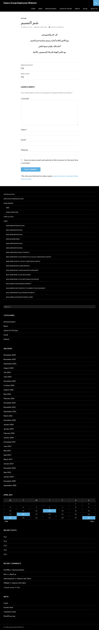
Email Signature (12, 212)
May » (93, 521)
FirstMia (7, 570)
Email (24, 140)
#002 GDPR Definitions (14, 234)
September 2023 (10, 364)
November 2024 (10, 355)
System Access (9, 194)
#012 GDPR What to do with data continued (22, 279)
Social (24, 18)
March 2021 (8, 416)
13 (49, 511)
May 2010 (7, 472)
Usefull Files (8, 217)
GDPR (5, 221)
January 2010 (9, 477)
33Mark (6, 583)
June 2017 (7, 446)
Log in (6, 603)
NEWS (40, 8)
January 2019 (9, 429)
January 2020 (9, 424)
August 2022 (9, 390)
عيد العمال (12, 574)
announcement (51, 8)
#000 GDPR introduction (15, 225)
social (85, 8)
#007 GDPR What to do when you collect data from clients (28, 257)
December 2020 (10, 420)
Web (7, 208)
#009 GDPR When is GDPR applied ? (18, 266)
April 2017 (7, 455)
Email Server (8, 203)
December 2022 (10, 381)
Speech (77, 8)
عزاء (27, 66)
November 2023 (10, 359)
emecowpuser (41, 27)
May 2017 (7, 451)
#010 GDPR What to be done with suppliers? (22, 270)
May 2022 (7, 394)
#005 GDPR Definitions (14, 248)
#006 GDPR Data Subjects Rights (17, 252)
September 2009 (10, 485)
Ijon (5, 574)
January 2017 (9, 464)
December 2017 (10, 442)
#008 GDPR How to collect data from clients (23, 261)
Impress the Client (24, 578)
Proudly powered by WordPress (14, 627)
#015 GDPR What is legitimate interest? (20, 293)
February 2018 (9, 433)
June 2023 (7, 377)
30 (89, 518)
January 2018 (9, 438)
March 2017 (8, 459)
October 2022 (9, 385)
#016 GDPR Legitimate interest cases (19, 297)
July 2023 (7, 372)
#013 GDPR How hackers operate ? (18, 284)
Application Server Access (13, 199)
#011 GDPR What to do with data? (18, 275)
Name (24, 129)
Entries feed (8, 607)
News (6, 326)
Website (24, 150)
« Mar (6, 521)
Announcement (9, 322)
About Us (94, 8)
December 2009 (10, 481)
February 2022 (9, 398)
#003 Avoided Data (13, 239)
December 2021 (10, 403)
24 (10, 518)
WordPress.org (9, 616)
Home (33, 8)
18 (23, 514)
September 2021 (10, 411)
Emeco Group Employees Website (20, 3)
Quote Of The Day (66, 8)
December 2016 (10, 468)
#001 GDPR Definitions (14, 230)
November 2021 (10, 407)
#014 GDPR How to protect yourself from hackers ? (25, 288)
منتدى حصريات (9, 587)
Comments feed (10, 612)
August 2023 (9, 368)
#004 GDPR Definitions (14, 243)
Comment (25, 98)
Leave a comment (57, 27)
